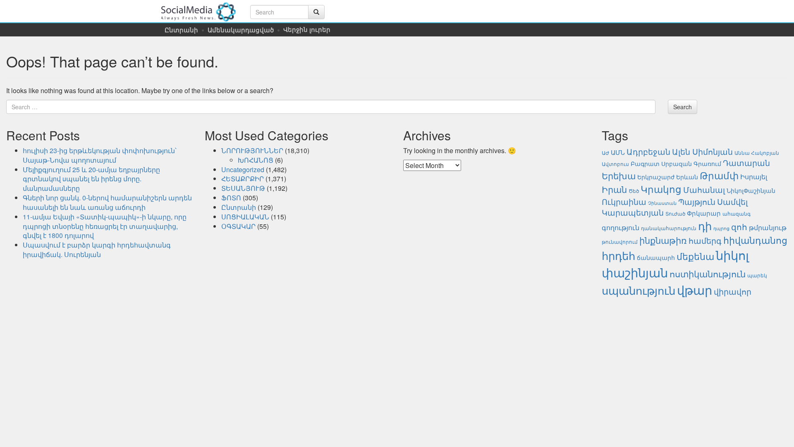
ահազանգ (736, 213)
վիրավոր (732, 291)
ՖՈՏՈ (231, 197)
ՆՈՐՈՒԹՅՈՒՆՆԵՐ (252, 150)
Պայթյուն (696, 201)
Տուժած (675, 213)
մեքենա (695, 256)
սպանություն (638, 290)
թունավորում (620, 241)
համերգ (705, 240)
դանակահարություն (668, 228)
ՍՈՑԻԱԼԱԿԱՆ (245, 216)
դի (705, 225)
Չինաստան (662, 203)
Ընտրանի (181, 29)
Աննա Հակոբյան (756, 152)
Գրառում (707, 163)
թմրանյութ (768, 227)
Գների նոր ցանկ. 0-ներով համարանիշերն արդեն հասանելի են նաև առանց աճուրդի (107, 202)
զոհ (739, 227)
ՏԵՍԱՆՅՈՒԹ (243, 188)
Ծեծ (634, 191)
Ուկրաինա (624, 201)
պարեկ (757, 275)
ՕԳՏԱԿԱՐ (238, 226)
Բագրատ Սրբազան (661, 163)
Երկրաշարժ (655, 177)
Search (682, 107)
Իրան (614, 189)
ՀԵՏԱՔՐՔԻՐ (242, 178)
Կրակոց (661, 188)
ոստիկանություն (708, 273)
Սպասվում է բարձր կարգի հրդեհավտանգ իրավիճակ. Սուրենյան (97, 249)
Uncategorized (242, 169)
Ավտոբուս (615, 164)
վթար (694, 289)
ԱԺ (605, 152)
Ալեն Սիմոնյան (702, 151)
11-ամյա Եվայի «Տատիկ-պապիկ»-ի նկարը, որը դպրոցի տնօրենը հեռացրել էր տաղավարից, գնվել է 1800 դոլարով (105, 226)
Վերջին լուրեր (306, 29)
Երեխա (619, 175)
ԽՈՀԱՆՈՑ (255, 160)
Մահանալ (704, 189)
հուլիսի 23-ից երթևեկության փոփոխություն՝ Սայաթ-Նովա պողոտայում (100, 155)
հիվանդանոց (755, 239)
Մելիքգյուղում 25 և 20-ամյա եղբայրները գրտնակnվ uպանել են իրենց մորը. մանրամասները (91, 179)
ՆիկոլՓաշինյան (751, 190)
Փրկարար (704, 213)
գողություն (620, 227)
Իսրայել (753, 176)
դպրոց (721, 228)
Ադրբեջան (648, 151)
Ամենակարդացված (241, 29)
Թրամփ (719, 175)
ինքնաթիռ (663, 239)
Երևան (687, 177)
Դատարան (746, 162)
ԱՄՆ (618, 152)
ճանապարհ (656, 257)
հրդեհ (618, 255)
